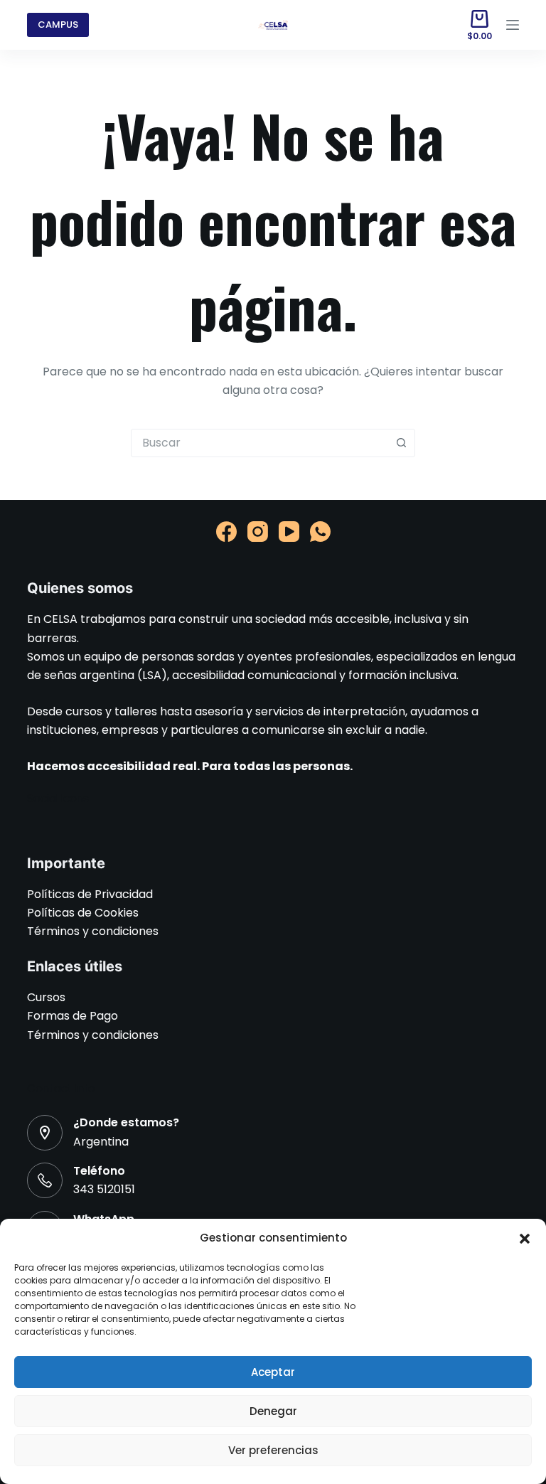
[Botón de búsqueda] (400, 443)
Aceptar (273, 1372)
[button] (525, 1239)
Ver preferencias (273, 1450)
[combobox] (259, 443)
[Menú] (512, 24)
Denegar (273, 1411)
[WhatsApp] (320, 531)
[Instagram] (257, 531)
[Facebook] (226, 531)
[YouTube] (289, 531)
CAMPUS (58, 24)
